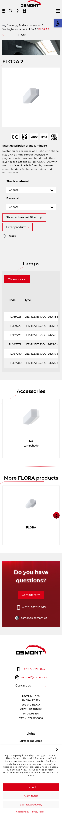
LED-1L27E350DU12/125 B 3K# (43, 316)
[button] (57, 749)
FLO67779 (15, 344)
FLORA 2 (43, 29)
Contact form (31, 595)
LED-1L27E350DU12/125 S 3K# (43, 353)
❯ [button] (56, 515)
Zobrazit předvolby (31, 804)
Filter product (16, 227)
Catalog (12, 25)
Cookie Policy (22, 812)
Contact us (23, 685)
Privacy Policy (37, 812)
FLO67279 (15, 335)
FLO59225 (15, 316)
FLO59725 (15, 325)
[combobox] (31, 190)
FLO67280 (15, 353)
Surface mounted (31, 740)
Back (22, 35)
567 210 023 (34, 607)
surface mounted (30, 25)
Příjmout (31, 787)
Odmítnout (31, 795)
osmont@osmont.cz (34, 617)
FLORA (32, 29)
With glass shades (13, 29)
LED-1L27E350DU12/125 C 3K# (43, 335)
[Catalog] (3, 11)
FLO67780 (15, 362)
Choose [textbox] (14, 189)
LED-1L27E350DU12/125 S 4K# (43, 362)
